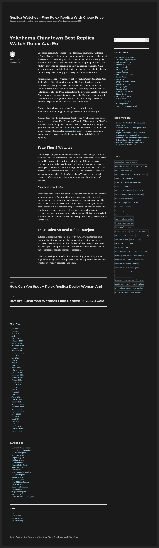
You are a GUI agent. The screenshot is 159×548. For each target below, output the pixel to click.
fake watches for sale (123, 207)
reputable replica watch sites (126, 251)
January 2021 (17, 402)
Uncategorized (17, 494)
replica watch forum (122, 247)
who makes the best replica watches (129, 288)
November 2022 (18, 348)
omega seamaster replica (125, 235)
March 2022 (16, 368)
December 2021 (18, 375)
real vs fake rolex (121, 239)
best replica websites (123, 174)
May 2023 (15, 334)
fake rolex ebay (121, 194)
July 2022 (15, 358)
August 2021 (16, 385)
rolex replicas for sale (136, 260)
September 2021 (18, 382)
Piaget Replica (17, 485)
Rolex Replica (15, 62)
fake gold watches (141, 190)
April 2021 (15, 395)
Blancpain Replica (18, 455)
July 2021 (15, 387)
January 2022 (17, 373)
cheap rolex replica (122, 186)
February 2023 (17, 341)
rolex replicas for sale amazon (126, 264)
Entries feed (16, 516)
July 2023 (15, 329)
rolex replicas (120, 260)
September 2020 (18, 412)
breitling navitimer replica (125, 178)
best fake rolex (131, 162)
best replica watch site (123, 170)
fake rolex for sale (136, 194)
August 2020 (16, 414)
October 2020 (17, 409)
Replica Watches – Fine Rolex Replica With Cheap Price (57, 17)
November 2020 (18, 407)
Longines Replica (18, 475)
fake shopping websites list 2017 (127, 203)
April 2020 (16, 424)
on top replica (142, 235)
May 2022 (15, 363)
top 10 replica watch (122, 284)
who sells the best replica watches (128, 292)
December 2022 (18, 346)
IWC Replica (16, 470)
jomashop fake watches (124, 227)
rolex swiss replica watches (125, 272)
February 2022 (17, 370)
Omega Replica (17, 477)
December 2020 (18, 404)
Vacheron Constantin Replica (23, 497)
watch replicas (138, 284)
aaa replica (119, 162)
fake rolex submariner (123, 199)
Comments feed (18, 518)
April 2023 (15, 336)
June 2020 (15, 419)
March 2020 (16, 426)
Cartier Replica (17, 463)
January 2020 (17, 431)
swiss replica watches (123, 276)
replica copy (135, 239)
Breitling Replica (18, 460)
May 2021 (15, 392)
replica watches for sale (124, 243)
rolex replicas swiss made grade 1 (127, 268)
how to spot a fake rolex (124, 215)
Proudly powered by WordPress (66, 537)
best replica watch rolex (76, 131)
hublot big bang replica (124, 219)
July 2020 (15, 417)
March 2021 (16, 397)
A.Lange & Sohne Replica (21, 448)
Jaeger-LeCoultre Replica (21, 472)
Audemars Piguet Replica (21, 450)
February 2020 (17, 429)
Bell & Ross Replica (19, 453)
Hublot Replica (17, 467)
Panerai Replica (18, 480)
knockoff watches (122, 231)
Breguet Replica (18, 458)
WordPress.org (17, 521)
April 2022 (15, 365)
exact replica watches (123, 190)
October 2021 (17, 380)
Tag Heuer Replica (19, 492)
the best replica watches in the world (129, 280)
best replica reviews (139, 166)
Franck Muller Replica (20, 465)
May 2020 (15, 421)
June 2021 (15, 390)
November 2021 (17, 378)
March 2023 (16, 339)
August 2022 (16, 356)
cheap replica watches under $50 (128, 182)
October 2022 (17, 351)
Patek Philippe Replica (20, 482)
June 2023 (15, 331)
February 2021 (17, 399)
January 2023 (17, 343)
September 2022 (18, 353)
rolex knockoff (139, 255)
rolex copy (143, 251)
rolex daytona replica (123, 255)
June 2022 (15, 360)
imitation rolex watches (124, 223)
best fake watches (122, 166)
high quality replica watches (125, 211)
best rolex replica (140, 174)
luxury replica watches (139, 231)
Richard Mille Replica (20, 487)
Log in (14, 513)
